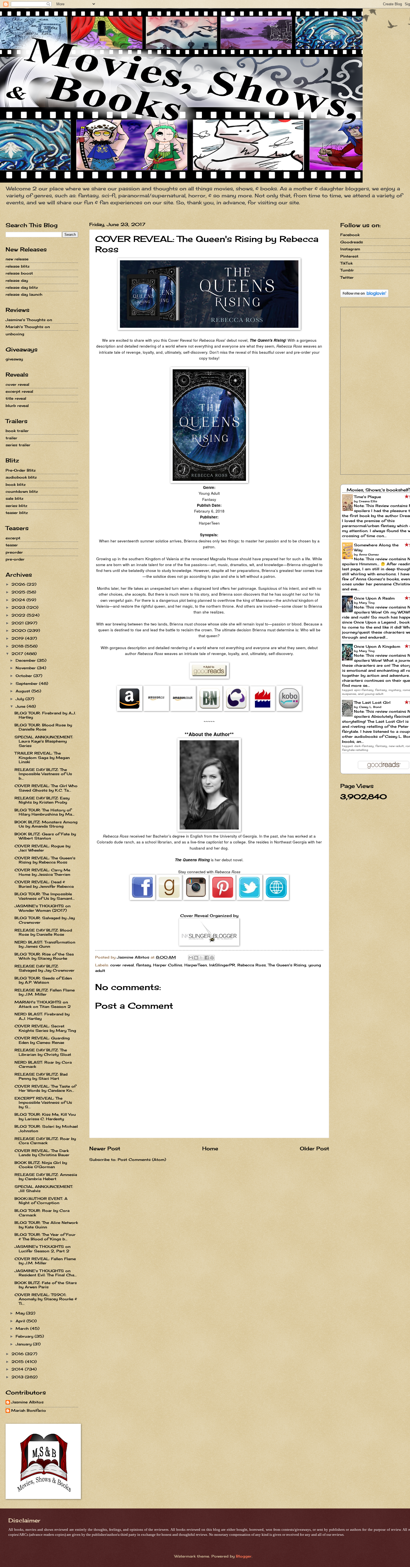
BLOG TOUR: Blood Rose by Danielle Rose (43, 727)
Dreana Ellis (368, 501)
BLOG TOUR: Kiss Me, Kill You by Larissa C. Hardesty (45, 1116)
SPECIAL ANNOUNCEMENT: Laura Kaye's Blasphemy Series (44, 741)
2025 (19, 592)
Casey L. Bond (370, 707)
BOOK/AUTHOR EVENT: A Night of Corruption (41, 1200)
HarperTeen (195, 965)
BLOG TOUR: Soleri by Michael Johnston (46, 1128)
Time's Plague (367, 496)
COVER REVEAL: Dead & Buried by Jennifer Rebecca (44, 884)
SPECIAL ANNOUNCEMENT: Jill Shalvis (44, 1188)
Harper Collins (167, 965)
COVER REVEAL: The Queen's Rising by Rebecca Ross (45, 860)
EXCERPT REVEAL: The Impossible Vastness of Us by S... (43, 1102)
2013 (18, 1377)
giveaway (14, 359)
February (25, 1336)
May (21, 1313)
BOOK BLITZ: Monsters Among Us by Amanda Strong (46, 824)
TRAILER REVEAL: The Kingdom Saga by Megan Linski (42, 757)
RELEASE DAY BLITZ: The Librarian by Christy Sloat (43, 1052)
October (24, 675)
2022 (19, 615)
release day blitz (22, 287)
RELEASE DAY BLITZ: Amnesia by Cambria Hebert (46, 1176)
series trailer (18, 445)
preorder (14, 552)
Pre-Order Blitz (21, 470)
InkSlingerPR (222, 965)
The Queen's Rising (287, 965)
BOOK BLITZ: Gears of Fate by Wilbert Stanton (45, 836)
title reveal (16, 398)
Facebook (350, 234)
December (26, 660)
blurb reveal (17, 405)
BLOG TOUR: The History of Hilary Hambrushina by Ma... (44, 812)
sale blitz (14, 498)
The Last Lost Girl (372, 702)
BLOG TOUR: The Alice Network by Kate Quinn (46, 1224)
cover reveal (122, 965)
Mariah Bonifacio (28, 1410)
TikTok (346, 263)
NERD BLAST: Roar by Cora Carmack (43, 1064)
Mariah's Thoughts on (28, 326)
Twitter (347, 277)
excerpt (13, 538)
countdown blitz (22, 491)
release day (17, 280)
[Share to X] (201, 957)
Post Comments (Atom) (142, 1159)
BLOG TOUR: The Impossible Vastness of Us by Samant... (45, 896)
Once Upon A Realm (374, 598)
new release (17, 259)
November (26, 668)
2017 (18, 653)
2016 (18, 1354)
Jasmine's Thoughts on (29, 319)
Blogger (244, 1556)
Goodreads (351, 242)
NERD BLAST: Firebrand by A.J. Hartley (42, 1016)
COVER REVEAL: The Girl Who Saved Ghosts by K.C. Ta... (46, 787)
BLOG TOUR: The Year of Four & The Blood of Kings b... (45, 1236)
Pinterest (349, 256)
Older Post (314, 1148)
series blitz (16, 505)
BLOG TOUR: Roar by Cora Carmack (42, 1212)
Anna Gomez (369, 554)
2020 (19, 630)
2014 (18, 1369)
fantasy (143, 965)
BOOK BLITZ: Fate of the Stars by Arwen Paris (46, 1284)
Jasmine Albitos (27, 1402)
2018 (18, 646)
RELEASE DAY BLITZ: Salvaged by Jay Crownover (44, 968)
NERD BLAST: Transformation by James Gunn (45, 944)
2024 (18, 600)
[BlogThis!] (196, 957)
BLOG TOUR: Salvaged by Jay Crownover (45, 920)
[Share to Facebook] (206, 957)
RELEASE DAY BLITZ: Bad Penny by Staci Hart (41, 1076)
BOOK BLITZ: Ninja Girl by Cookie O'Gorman (41, 1164)
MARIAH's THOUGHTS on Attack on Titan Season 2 (43, 1004)
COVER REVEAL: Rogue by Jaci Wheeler (42, 848)
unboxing (15, 334)
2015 (18, 1361)
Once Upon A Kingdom (377, 646)
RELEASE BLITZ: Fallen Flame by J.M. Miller (45, 992)
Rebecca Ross (251, 965)
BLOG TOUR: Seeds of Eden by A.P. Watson (43, 980)
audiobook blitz (21, 477)
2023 (18, 607)
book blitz (16, 484)
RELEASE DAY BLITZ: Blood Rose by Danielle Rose (43, 932)
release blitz (18, 266)
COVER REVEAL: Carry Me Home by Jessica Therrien (42, 872)
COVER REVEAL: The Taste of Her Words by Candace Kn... (45, 1088)
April (21, 1321)
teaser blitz (17, 512)
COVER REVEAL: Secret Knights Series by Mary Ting (45, 1028)
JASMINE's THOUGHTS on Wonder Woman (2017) (43, 908)
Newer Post (104, 1148)
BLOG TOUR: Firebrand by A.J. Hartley (45, 715)
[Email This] (191, 957)
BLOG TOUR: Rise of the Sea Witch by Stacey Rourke (44, 956)
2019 (18, 638)
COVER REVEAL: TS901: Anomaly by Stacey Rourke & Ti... (46, 1299)
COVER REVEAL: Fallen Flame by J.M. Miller (45, 1260)
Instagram (350, 249)
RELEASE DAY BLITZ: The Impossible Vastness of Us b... (43, 773)
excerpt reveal (19, 391)
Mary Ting (367, 602)
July (20, 699)
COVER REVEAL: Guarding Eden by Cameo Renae (42, 1040)
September (27, 683)
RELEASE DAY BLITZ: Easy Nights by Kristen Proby (42, 800)
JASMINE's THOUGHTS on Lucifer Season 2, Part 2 (43, 1248)
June (21, 706)
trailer (11, 438)
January (24, 1344)
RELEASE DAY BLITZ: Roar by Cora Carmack (45, 1140)
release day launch (24, 294)
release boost (19, 273)
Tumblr (347, 270)
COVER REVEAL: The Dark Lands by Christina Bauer (42, 1152)
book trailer (17, 430)
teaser (12, 545)
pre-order (15, 559)
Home (210, 1148)
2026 (19, 584)
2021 (18, 623)
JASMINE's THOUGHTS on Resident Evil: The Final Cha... (46, 1272)
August (24, 691)
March (23, 1328)
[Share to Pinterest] (212, 957)
